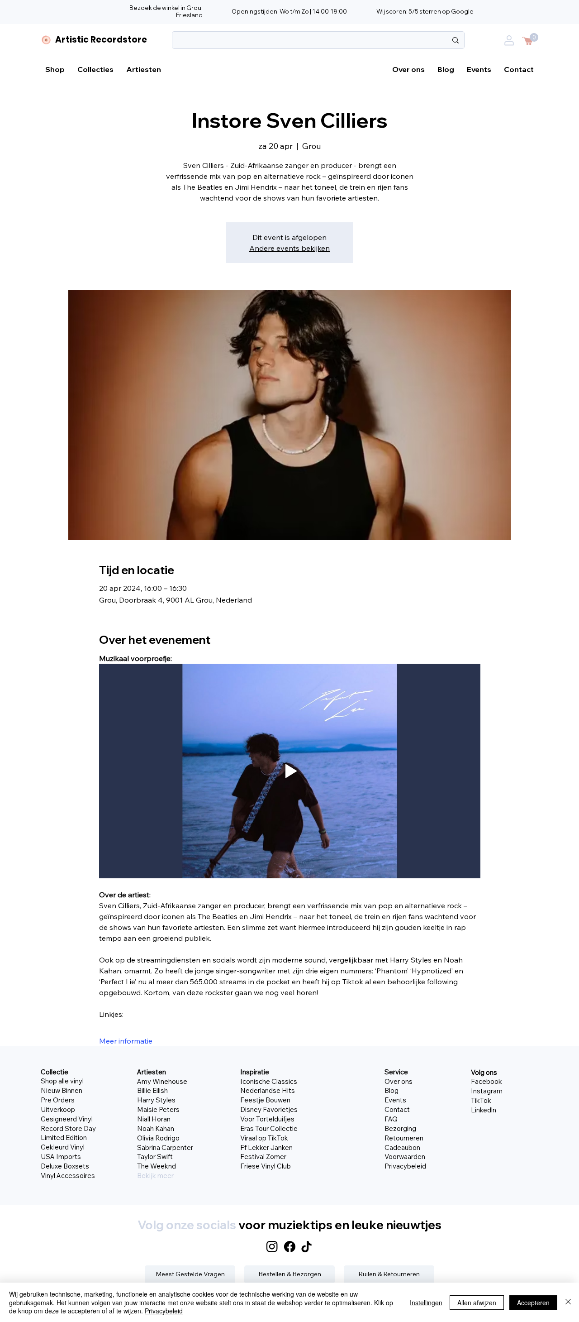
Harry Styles (156, 1100)
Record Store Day (68, 1128)
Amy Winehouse (162, 1081)
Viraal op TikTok (264, 1138)
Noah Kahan (155, 1128)
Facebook (486, 1081)
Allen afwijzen (476, 1302)
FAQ (391, 1119)
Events (395, 1100)
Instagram (487, 1091)
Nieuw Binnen (61, 1090)
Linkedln (483, 1110)
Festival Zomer (263, 1156)
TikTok (481, 1100)
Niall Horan (154, 1119)
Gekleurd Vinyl (63, 1147)
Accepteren (533, 1302)
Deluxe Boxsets (65, 1166)
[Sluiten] (568, 1302)
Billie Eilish (152, 1090)
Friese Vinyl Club (265, 1166)
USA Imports (61, 1156)
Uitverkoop (58, 1109)
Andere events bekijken (289, 248)
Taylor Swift (155, 1156)
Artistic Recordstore (101, 40)
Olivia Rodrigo (158, 1138)
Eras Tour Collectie (269, 1128)
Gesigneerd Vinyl (67, 1119)
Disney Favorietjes (269, 1109)
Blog (391, 1090)
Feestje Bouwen (265, 1100)
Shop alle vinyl (62, 1081)
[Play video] (289, 771)
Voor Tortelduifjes (267, 1119)
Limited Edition (64, 1137)
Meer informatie (125, 1040)
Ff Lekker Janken (266, 1147)
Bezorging (400, 1128)
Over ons (398, 1081)
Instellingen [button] (426, 1302)
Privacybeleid (405, 1166)
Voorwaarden (404, 1156)
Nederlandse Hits (267, 1090)
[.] (511, 46)
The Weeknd (156, 1166)
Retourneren (403, 1138)
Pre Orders (58, 1100)
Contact (397, 1109)
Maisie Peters (158, 1109)
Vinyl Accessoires (68, 1175)
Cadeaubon (402, 1147)
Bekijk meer (155, 1175)
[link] (534, 37)
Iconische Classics (268, 1081)
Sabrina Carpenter (165, 1147)
